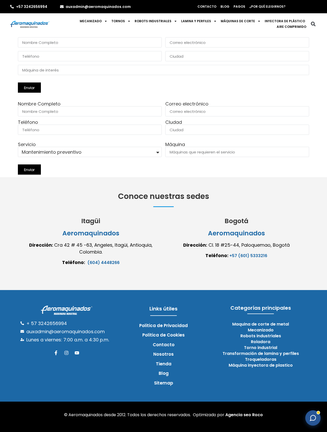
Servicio (27, 144)
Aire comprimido (291, 27)
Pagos (239, 6)
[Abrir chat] (313, 418)
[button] (313, 24)
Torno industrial (260, 347)
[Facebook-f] (56, 352)
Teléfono (28, 122)
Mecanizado (91, 21)
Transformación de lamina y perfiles (261, 353)
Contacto (206, 6)
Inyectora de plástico (285, 21)
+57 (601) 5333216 (248, 256)
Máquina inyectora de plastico (261, 365)
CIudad (173, 122)
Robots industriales (153, 21)
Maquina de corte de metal (260, 324)
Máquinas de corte (238, 21)
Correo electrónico (186, 104)
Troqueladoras (260, 359)
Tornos (118, 21)
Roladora (260, 341)
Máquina (175, 144)
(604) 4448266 (103, 263)
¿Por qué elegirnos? (267, 6)
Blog (224, 6)
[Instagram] (66, 352)
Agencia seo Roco (244, 415)
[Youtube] (76, 352)
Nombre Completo (39, 104)
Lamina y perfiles (196, 21)
